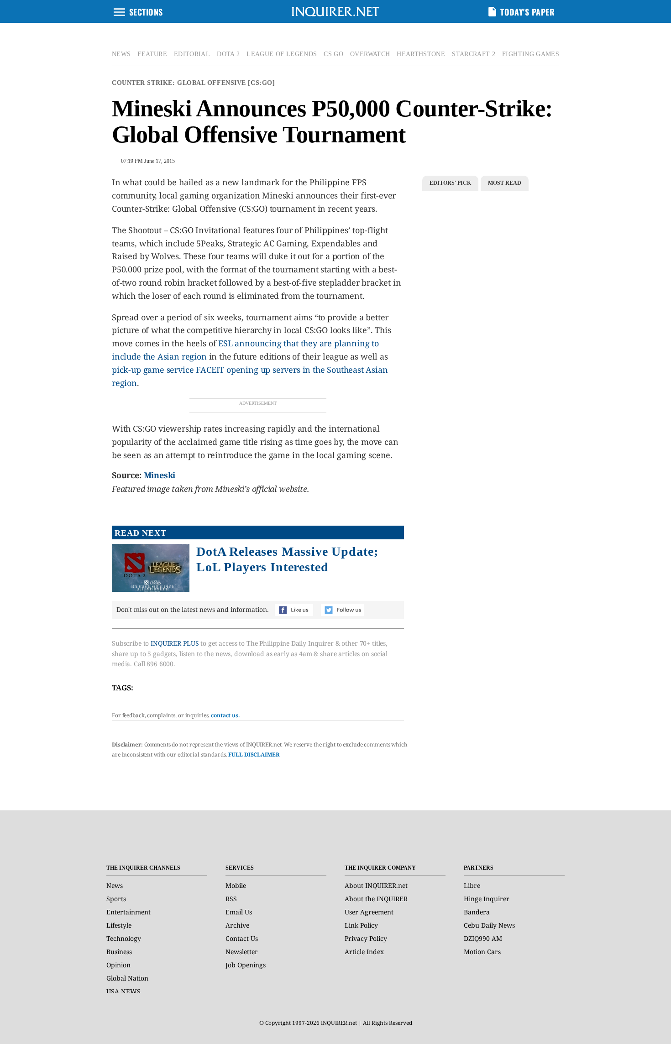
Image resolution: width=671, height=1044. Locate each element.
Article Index (364, 951)
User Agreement (369, 912)
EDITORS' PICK (450, 183)
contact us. (225, 715)
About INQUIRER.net (376, 885)
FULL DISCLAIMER (253, 754)
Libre (472, 885)
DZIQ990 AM (483, 938)
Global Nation (127, 978)
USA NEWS (123, 991)
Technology (123, 938)
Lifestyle (118, 925)
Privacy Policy (366, 938)
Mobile (235, 885)
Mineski (160, 475)
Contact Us (241, 938)
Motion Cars (482, 951)
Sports (116, 898)
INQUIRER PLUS (175, 643)
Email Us (238, 912)
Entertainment (128, 912)
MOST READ (504, 183)
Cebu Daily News (489, 925)
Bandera (477, 912)
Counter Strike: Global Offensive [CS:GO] (193, 82)
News (114, 885)
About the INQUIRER (376, 898)
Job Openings (245, 964)
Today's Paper (527, 12)
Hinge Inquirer (486, 898)
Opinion (118, 964)
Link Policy (361, 925)
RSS (231, 898)
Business (119, 951)
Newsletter (241, 951)
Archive (237, 925)
